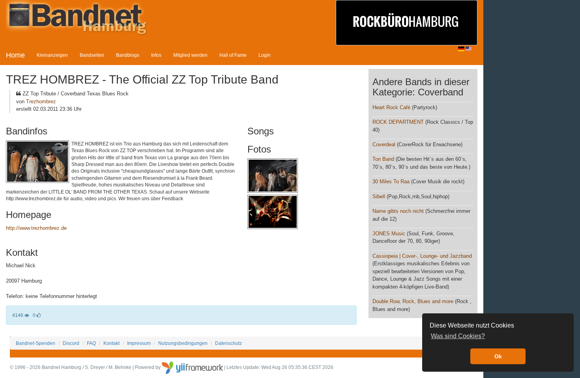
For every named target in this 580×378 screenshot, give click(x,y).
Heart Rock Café (391, 107)
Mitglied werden (190, 55)
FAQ (91, 343)
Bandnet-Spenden (35, 343)
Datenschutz (228, 343)
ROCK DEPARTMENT (398, 122)
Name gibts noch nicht (398, 211)
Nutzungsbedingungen (183, 343)
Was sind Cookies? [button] (458, 336)
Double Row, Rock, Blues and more (412, 301)
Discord (71, 343)
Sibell (378, 196)
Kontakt (111, 343)
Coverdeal (383, 144)
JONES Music (388, 233)
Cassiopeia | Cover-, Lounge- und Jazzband (422, 256)
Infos (156, 55)
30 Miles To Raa (391, 181)
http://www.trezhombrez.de (36, 228)
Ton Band (383, 159)
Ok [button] (498, 356)
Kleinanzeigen (52, 55)
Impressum (139, 343)
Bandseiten (92, 55)
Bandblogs (127, 55)
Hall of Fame (233, 55)
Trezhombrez (41, 101)
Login (264, 55)
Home (15, 55)
